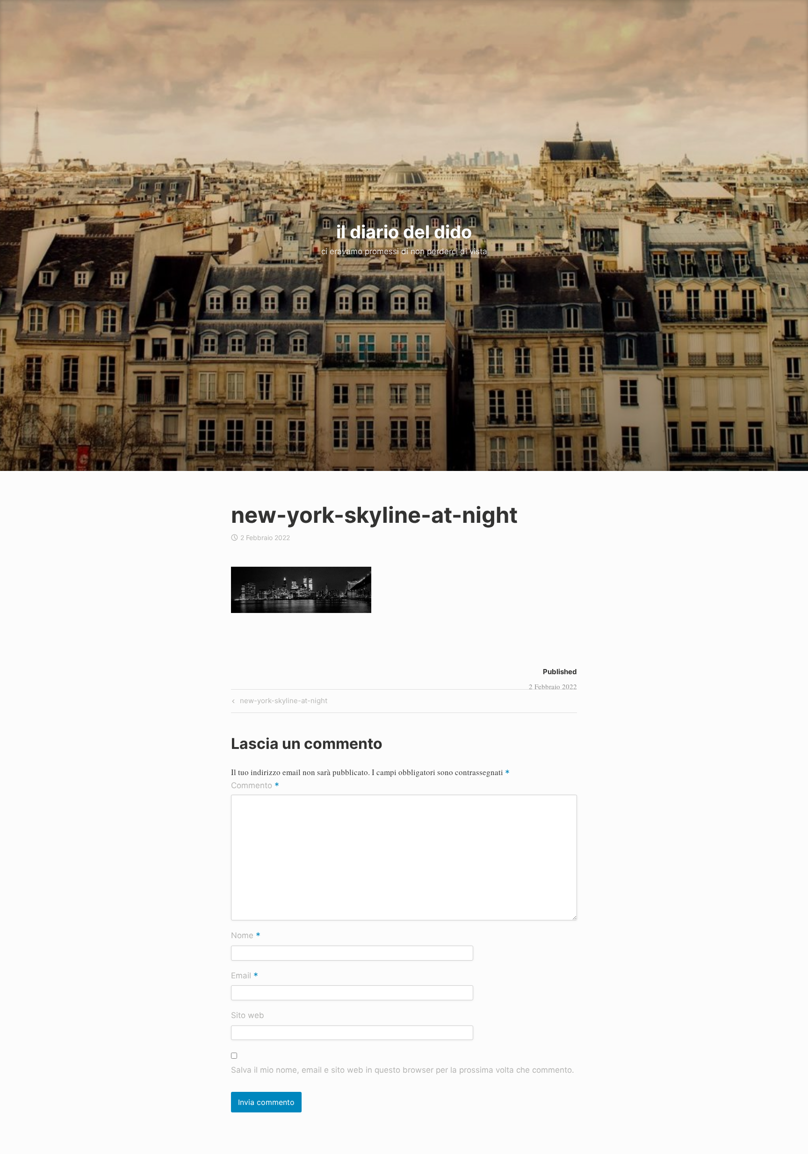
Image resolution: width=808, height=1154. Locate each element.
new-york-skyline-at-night (282, 702)
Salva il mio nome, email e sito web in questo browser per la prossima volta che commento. (402, 1070)
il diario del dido (404, 231)
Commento (255, 786)
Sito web (247, 1015)
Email (244, 976)
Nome (245, 936)
